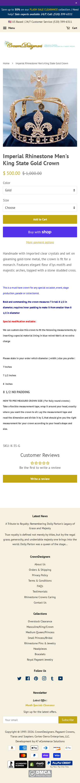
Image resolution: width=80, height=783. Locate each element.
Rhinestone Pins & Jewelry (40, 643)
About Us (40, 564)
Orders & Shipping (40, 569)
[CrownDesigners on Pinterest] (36, 679)
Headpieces (40, 648)
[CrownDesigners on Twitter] (19, 679)
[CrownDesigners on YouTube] (60, 679)
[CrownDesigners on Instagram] (44, 679)
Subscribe (68, 720)
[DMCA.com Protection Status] (40, 776)
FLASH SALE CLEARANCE (44, 9)
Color (6, 183)
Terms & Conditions (40, 580)
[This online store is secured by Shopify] (36, 767)
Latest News (40, 516)
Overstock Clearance (40, 621)
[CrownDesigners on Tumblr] (52, 679)
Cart (74, 28)
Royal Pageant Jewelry (40, 659)
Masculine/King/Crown (40, 627)
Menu (11, 28)
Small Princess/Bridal (40, 638)
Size (6, 200)
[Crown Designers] (17, 767)
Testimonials (40, 591)
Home (6, 63)
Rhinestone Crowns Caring (40, 597)
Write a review (40, 479)
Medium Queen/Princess (40, 632)
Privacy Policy (40, 575)
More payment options (40, 242)
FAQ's (40, 586)
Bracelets (40, 654)
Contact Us (40, 602)
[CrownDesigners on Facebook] (27, 679)
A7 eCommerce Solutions (50, 741)
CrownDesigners (44, 732)
